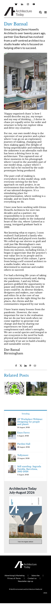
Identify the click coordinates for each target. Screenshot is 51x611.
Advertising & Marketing (14, 575)
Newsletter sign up (25, 581)
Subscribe (35, 575)
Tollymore (22, 455)
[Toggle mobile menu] (45, 12)
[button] (6, 390)
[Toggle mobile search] (40, 12)
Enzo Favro (23, 432)
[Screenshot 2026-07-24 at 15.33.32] (25, 497)
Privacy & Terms (14, 578)
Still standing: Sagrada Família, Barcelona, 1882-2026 (29, 469)
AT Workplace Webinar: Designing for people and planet (30, 421)
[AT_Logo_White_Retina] (25, 562)
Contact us (32, 578)
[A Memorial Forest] (36, 383)
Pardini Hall (23, 444)
